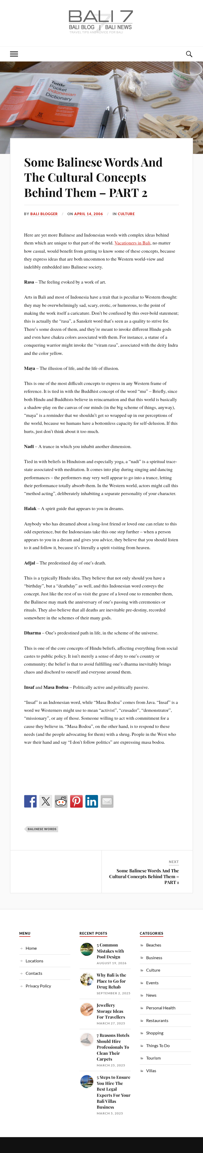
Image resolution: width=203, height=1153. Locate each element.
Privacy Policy (38, 985)
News (151, 994)
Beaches (153, 944)
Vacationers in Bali (132, 242)
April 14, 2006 (88, 214)
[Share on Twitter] (45, 801)
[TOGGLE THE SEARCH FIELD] (189, 54)
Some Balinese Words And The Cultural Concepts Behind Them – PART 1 (144, 876)
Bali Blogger (44, 214)
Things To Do (158, 1045)
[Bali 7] (101, 30)
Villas (151, 1070)
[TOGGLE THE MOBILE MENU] (14, 54)
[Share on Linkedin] (91, 801)
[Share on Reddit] (61, 801)
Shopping (154, 1032)
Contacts (34, 973)
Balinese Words (42, 829)
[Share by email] (107, 801)
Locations (34, 960)
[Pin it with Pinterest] (76, 801)
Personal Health (161, 1007)
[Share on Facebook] (30, 801)
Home (31, 947)
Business (154, 957)
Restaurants (157, 1020)
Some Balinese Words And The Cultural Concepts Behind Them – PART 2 (93, 177)
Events (152, 982)
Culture (126, 214)
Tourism (153, 1057)
